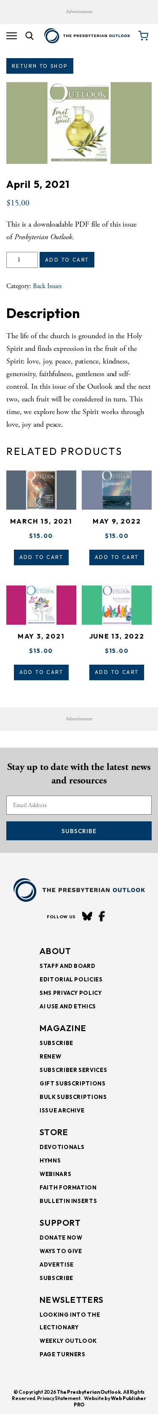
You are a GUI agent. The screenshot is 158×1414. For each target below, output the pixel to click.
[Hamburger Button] (11, 36)
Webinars (55, 1174)
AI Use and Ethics (68, 1006)
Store (54, 1132)
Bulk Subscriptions (73, 1096)
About (56, 951)
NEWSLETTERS (72, 1299)
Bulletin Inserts (68, 1200)
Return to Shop (40, 66)
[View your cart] (143, 35)
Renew (50, 1056)
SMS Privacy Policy (71, 992)
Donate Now (61, 1237)
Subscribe (79, 831)
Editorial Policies (71, 979)
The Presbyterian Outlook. (89, 1392)
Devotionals (62, 1147)
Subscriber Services (73, 1070)
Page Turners (63, 1354)
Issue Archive (62, 1110)
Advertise (57, 1264)
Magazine (63, 1028)
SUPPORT (60, 1222)
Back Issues (47, 286)
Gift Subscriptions (73, 1083)
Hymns (50, 1160)
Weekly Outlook (68, 1340)
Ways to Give (61, 1251)
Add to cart (67, 260)
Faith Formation (68, 1187)
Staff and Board (68, 965)
